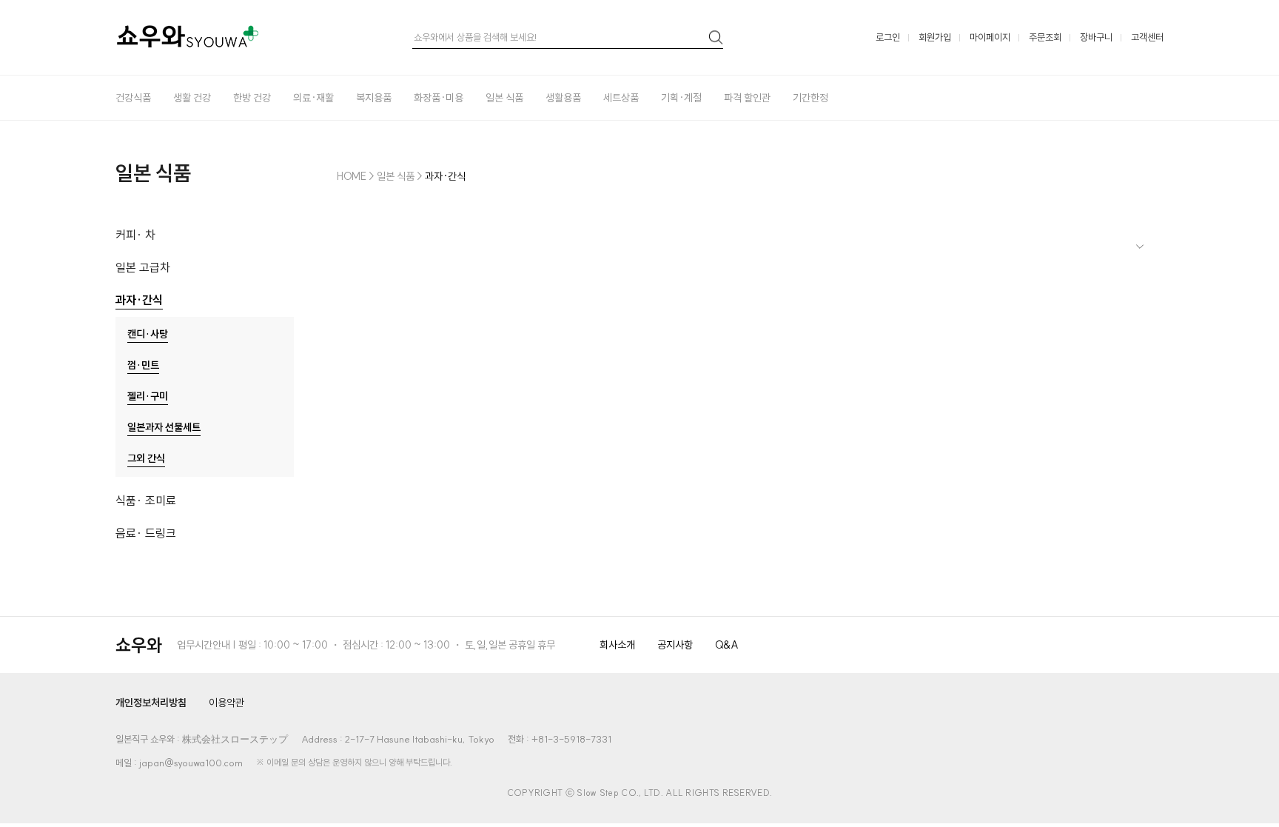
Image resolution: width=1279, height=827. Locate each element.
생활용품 (563, 97)
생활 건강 (192, 97)
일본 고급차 (142, 267)
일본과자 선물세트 (164, 427)
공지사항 (675, 645)
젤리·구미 (147, 396)
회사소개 (617, 645)
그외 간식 (146, 458)
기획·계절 (681, 97)
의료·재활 (313, 97)
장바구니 (1096, 37)
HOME (351, 176)
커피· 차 (135, 234)
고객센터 (1147, 37)
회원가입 (935, 37)
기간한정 (810, 97)
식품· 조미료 (145, 500)
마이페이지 (990, 37)
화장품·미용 (438, 97)
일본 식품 (504, 97)
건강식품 (133, 97)
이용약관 (226, 702)
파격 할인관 (747, 97)
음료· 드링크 (145, 533)
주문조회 (1045, 37)
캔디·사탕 (147, 334)
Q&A (727, 645)
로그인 (888, 37)
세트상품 (621, 97)
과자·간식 (139, 299)
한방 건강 (252, 97)
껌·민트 (143, 365)
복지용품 (374, 97)
